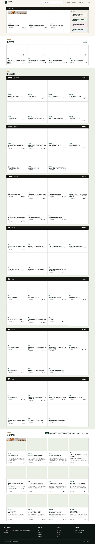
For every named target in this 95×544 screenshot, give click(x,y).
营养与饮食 (67, 2)
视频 (83, 2)
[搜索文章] (52, 2)
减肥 (70, 433)
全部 (47, 433)
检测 (79, 2)
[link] (17, 21)
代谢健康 (59, 433)
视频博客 (40, 534)
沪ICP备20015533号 (87, 541)
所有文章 (40, 536)
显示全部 (85, 42)
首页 (39, 530)
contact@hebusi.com (79, 530)
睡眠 (78, 433)
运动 (74, 433)
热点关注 (40, 532)
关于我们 (88, 2)
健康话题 (74, 2)
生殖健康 (65, 433)
